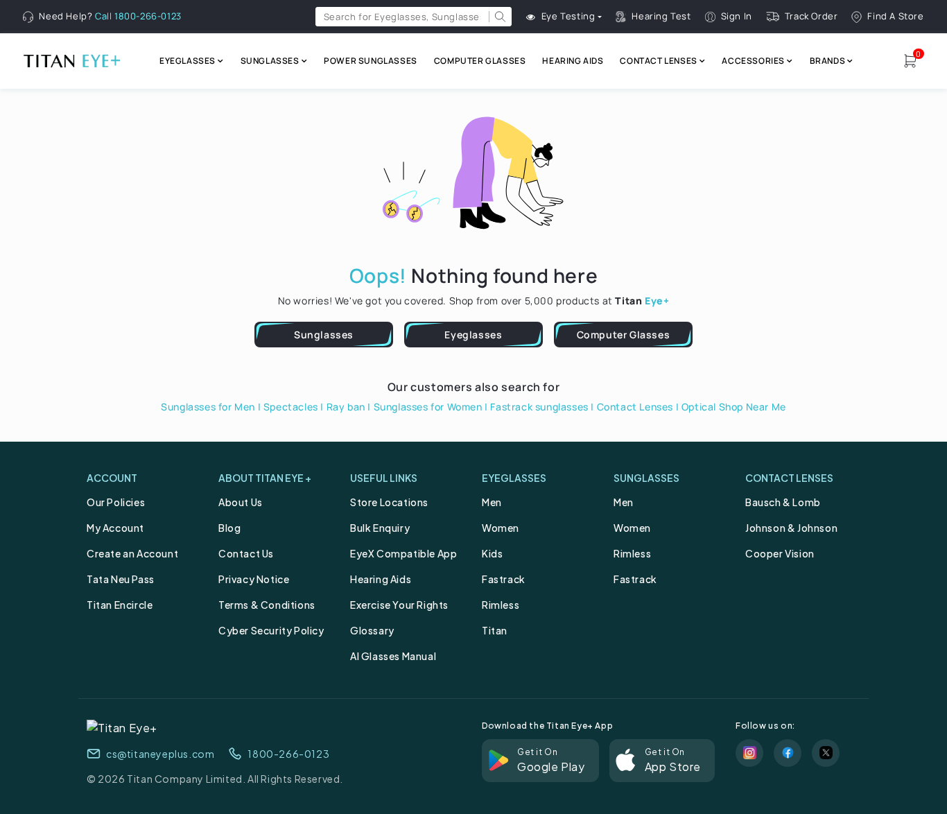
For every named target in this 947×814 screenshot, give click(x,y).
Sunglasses (324, 334)
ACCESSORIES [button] (753, 61)
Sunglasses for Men (208, 406)
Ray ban (346, 406)
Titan (494, 630)
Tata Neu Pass (121, 579)
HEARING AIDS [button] (572, 61)
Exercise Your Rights (399, 604)
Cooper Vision (780, 553)
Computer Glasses (623, 334)
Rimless (500, 604)
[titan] (71, 61)
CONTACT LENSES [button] (658, 61)
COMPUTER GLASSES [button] (480, 61)
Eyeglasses (473, 334)
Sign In (736, 16)
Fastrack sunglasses (539, 406)
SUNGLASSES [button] (270, 61)
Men (492, 502)
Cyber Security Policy (271, 630)
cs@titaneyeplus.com (160, 753)
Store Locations (389, 502)
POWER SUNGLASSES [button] (370, 61)
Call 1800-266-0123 (138, 16)
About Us (240, 502)
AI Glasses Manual (393, 656)
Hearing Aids (380, 579)
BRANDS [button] (828, 61)
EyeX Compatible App (403, 553)
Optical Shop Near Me (733, 406)
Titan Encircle (120, 604)
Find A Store (895, 16)
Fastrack (503, 579)
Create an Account (132, 553)
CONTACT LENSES (789, 477)
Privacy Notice (253, 579)
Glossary (372, 630)
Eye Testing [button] (568, 16)
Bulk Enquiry (380, 527)
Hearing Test (661, 16)
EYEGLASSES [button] (187, 61)
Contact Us (246, 553)
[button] (500, 16)
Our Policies (116, 502)
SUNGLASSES (646, 477)
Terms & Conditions (266, 604)
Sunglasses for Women (428, 406)
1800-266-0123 (288, 753)
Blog (229, 527)
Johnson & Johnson (791, 527)
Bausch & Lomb (783, 502)
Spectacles (290, 406)
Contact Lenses (635, 406)
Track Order (811, 16)
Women (500, 527)
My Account (115, 527)
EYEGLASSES (514, 477)
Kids (492, 553)
